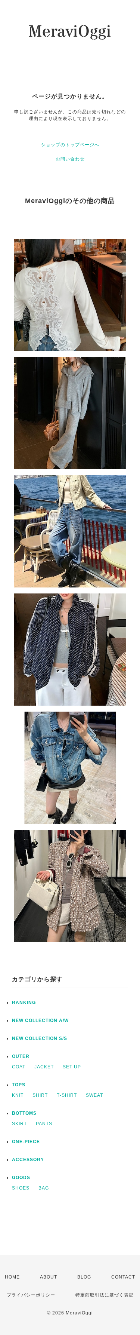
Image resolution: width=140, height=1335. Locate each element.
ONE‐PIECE (26, 1141)
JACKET (44, 1066)
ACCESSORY (28, 1159)
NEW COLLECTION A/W (40, 1020)
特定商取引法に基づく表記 (104, 1295)
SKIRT (19, 1123)
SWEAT (94, 1095)
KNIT (18, 1095)
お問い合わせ (70, 159)
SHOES (20, 1188)
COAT (18, 1066)
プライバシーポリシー (31, 1295)
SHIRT (40, 1095)
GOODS (21, 1177)
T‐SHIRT (67, 1095)
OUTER (20, 1056)
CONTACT (123, 1277)
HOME (12, 1277)
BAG (43, 1188)
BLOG (84, 1277)
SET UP (72, 1066)
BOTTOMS (24, 1113)
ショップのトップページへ (70, 144)
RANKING (24, 1002)
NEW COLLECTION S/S (39, 1038)
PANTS (44, 1123)
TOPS (18, 1084)
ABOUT (48, 1277)
